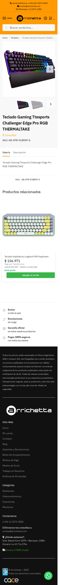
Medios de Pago (10, 460)
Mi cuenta (7, 433)
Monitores (7, 507)
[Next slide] (49, 69)
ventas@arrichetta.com (30, 6)
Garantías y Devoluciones (15, 449)
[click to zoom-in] (30, 69)
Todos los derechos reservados (24, 573)
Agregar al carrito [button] (30, 275)
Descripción (19, 152)
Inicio (5, 37)
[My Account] (46, 18)
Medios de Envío (11, 465)
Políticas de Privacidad (14, 476)
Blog (4, 444)
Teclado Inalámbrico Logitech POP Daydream (26, 256)
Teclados (15, 37)
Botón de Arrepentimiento (16, 454)
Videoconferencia (11, 496)
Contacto (7, 438)
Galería (6, 152)
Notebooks (8, 490)
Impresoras (8, 501)
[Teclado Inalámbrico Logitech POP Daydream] (28, 225)
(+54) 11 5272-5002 (13, 521)
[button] (51, 18)
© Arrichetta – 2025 (18, 569)
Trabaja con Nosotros (13, 470)
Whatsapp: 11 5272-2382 (30, 9)
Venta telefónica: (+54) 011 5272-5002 (30, 3)
